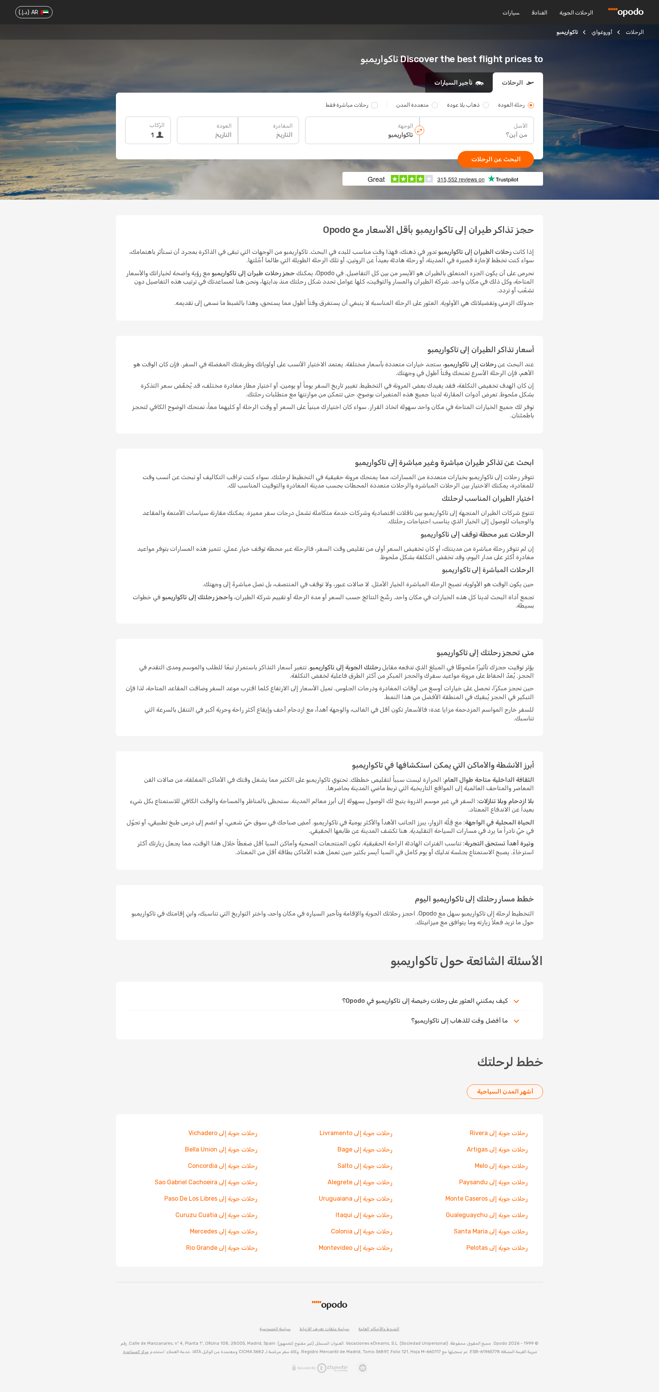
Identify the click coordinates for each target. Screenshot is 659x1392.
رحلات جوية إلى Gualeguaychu (487, 1215)
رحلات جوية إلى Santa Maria (491, 1231)
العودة (224, 126)
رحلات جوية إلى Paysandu (493, 1182)
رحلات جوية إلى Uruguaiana (355, 1198)
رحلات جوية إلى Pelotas (497, 1247)
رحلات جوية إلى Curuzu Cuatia (216, 1215)
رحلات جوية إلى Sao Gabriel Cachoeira (206, 1182)
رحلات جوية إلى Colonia (361, 1231)
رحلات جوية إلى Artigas (497, 1149)
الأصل (520, 126)
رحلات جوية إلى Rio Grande (221, 1247)
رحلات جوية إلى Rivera (499, 1133)
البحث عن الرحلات (496, 159)
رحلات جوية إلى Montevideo (355, 1247)
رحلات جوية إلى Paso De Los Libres (210, 1198)
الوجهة (405, 126)
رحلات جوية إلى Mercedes (223, 1231)
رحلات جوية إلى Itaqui (364, 1215)
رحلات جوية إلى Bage (365, 1149)
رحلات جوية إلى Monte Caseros (486, 1198)
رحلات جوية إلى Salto (365, 1165)
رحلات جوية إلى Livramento (356, 1133)
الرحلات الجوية (576, 13)
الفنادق (539, 13)
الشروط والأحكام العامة (378, 1328)
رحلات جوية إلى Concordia (222, 1165)
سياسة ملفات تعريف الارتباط (324, 1328)
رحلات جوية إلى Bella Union (221, 1149)
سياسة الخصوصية (275, 1328)
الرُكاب (156, 125)
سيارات (511, 13)
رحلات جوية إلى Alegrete (360, 1182)
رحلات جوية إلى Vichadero (222, 1133)
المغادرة (283, 126)
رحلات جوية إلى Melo (501, 1165)
